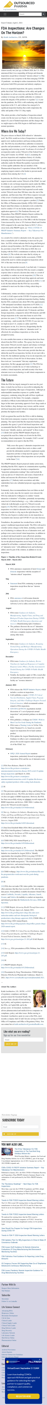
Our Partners (6, 1291)
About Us (5, 1387)
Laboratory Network (8, 1333)
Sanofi (38, 894)
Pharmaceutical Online (9, 1340)
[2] (37, 99)
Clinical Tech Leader (8, 1325)
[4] (25, 174)
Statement (13, 583)
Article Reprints (7, 1352)
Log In (5, 9)
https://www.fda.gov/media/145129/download (17, 850)
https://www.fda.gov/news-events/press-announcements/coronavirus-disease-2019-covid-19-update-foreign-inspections (22, 771)
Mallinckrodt (24, 900)
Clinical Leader (7, 1320)
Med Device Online (8, 1338)
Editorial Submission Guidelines (12, 1354)
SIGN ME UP (11, 1044)
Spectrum (4, 902)
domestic (13, 571)
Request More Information (10, 1288)
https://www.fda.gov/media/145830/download (17, 843)
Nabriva (13, 897)
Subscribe (13, 9)
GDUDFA (14, 708)
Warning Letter (25, 725)
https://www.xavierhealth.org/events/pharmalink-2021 (25, 977)
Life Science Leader (8, 1335)
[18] (8, 506)
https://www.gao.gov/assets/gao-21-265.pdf (16, 939)
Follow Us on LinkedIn (9, 1301)
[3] (29, 154)
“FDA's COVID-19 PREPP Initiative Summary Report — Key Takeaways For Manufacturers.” (22, 230)
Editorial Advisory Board (10, 1357)
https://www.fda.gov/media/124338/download (17, 807)
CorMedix (10, 894)
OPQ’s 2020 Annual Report (20, 753)
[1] (40, 76)
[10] (34, 275)
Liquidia (25, 894)
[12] (41, 304)
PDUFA (23, 708)
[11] (40, 280)
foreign (39, 569)
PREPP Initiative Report (31, 689)
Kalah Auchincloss (10, 37)
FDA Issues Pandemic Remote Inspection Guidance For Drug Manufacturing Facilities (22, 1271)
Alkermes (32, 894)
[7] (36, 225)
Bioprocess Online (8, 1313)
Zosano (4, 897)
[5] (38, 200)
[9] (26, 262)
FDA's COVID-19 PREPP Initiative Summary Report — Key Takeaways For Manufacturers (22, 1168)
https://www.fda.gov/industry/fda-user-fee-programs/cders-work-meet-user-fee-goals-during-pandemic (22, 874)
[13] (16, 318)
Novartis (18, 894)
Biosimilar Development (10, 1316)
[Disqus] (23, 1082)
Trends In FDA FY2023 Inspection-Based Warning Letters (22, 1200)
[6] (17, 211)
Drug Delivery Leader (9, 1328)
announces (18, 598)
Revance (33, 900)
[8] (9, 254)
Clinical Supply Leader (9, 1323)
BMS (39, 900)
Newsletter (5, 1299)
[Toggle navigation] (5, 14)
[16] (17, 459)
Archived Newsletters (9, 1350)
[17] (11, 480)
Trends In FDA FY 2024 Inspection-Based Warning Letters (23, 1235)
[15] (2, 432)
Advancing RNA (7, 1311)
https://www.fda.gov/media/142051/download (17, 823)
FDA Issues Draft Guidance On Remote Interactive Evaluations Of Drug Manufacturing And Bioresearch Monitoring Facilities (21, 1249)
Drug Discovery (7, 1330)
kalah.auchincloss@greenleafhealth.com (28, 1024)
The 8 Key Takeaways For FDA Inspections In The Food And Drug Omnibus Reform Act (27, 1151)
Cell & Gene (6, 1318)
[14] (31, 364)
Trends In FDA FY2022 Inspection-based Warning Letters (22, 1214)
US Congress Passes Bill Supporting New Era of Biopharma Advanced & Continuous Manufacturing (23, 1264)
